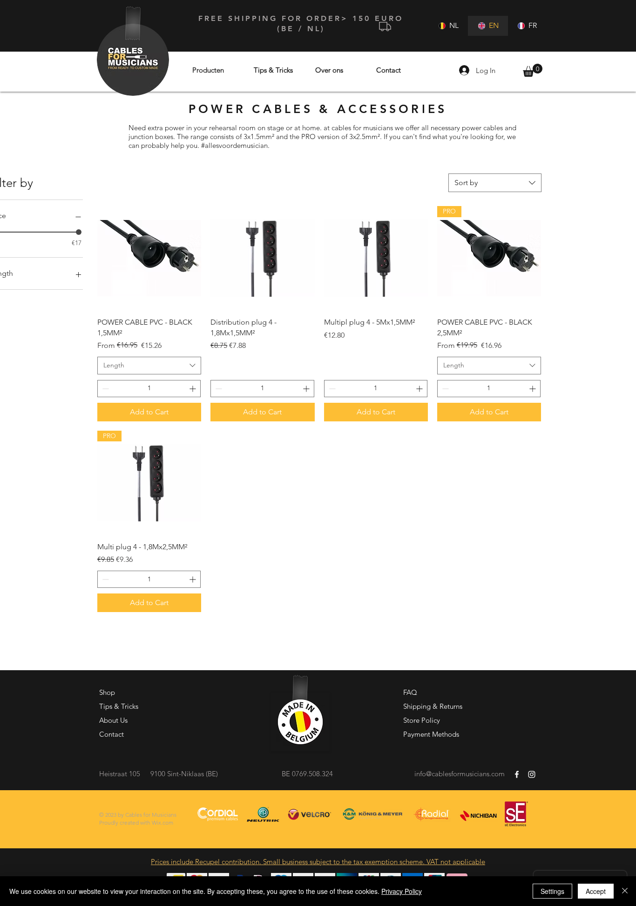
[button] (532, 70)
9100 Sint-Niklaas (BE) (184, 773)
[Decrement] (104, 388)
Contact (111, 734)
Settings (552, 891)
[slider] (78, 232)
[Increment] (193, 388)
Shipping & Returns (432, 706)
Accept (596, 891)
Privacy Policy (401, 891)
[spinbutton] (149, 388)
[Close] (624, 891)
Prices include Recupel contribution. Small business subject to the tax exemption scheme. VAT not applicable (318, 861)
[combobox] (494, 182)
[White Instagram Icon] (531, 774)
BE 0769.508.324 (307, 773)
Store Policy (421, 720)
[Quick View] (149, 258)
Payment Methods (431, 734)
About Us (113, 720)
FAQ (410, 692)
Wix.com (162, 822)
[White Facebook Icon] (516, 774)
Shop (107, 692)
